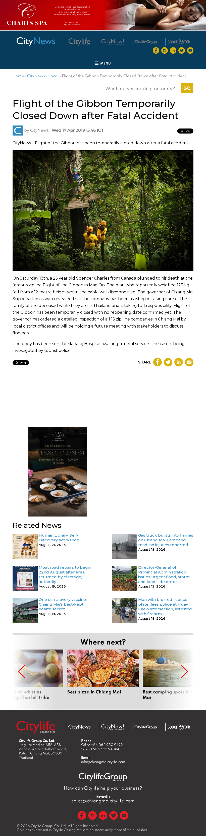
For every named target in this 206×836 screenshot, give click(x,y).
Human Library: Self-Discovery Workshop (59, 537)
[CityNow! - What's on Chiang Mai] (112, 42)
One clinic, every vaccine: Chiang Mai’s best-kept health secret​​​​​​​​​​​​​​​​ (63, 604)
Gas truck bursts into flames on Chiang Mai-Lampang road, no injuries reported (165, 540)
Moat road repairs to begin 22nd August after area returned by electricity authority (65, 574)
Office (102, 744)
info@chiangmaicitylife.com (103, 761)
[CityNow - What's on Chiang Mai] (112, 727)
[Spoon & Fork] (178, 42)
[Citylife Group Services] (145, 42)
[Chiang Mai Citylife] (79, 42)
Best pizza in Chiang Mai (103, 678)
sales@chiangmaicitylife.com (103, 799)
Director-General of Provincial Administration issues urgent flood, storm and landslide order (164, 574)
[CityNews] (36, 42)
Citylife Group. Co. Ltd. (49, 825)
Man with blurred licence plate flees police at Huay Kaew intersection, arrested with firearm (165, 606)
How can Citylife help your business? (103, 788)
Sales (100, 749)
